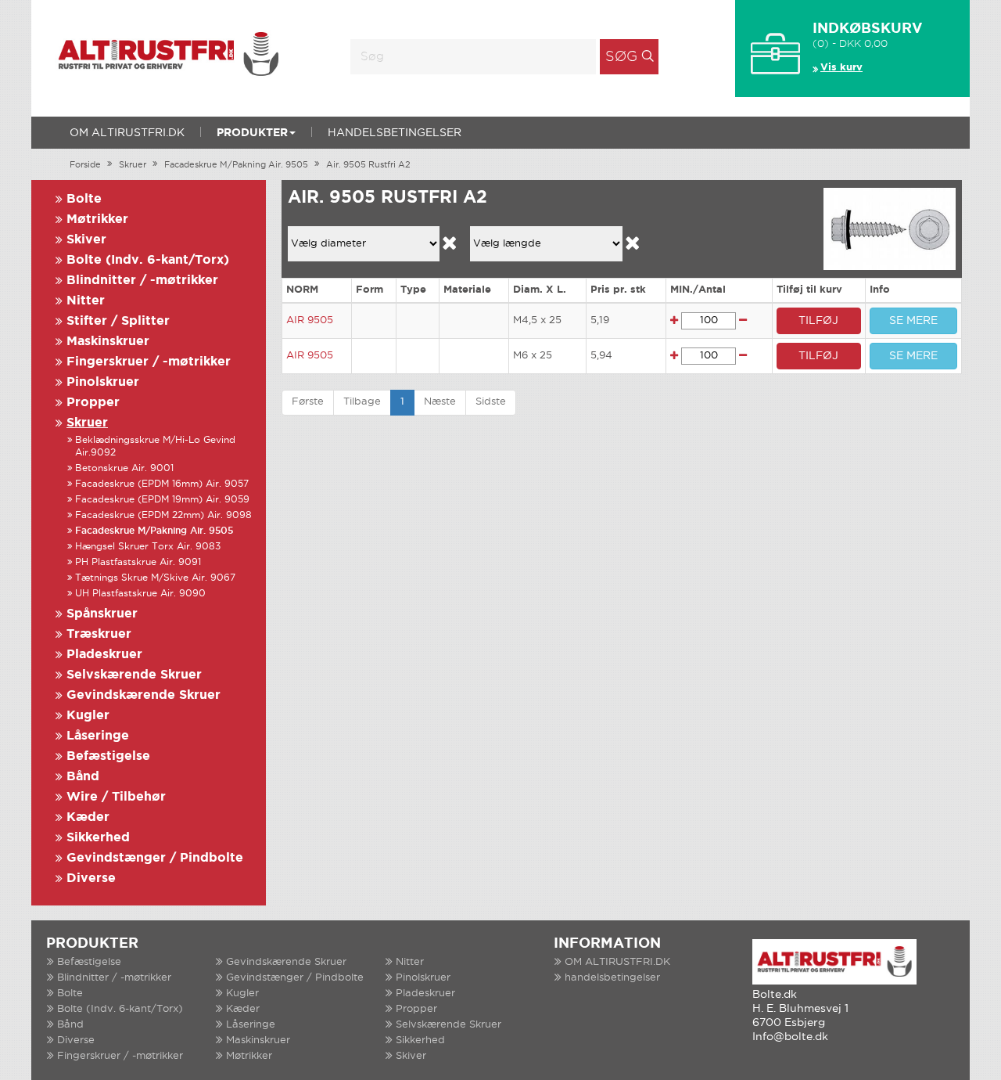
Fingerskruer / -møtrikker (148, 362)
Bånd (82, 777)
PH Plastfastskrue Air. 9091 (138, 562)
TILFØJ (818, 321)
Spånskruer (102, 614)
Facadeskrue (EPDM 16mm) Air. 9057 (162, 484)
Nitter (85, 301)
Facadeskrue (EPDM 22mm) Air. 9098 (163, 515)
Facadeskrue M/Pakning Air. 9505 (236, 165)
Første (308, 402)
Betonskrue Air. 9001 (124, 468)
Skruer (132, 165)
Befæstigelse (108, 756)
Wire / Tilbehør (116, 797)
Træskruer (98, 634)
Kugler (87, 716)
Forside (85, 165)
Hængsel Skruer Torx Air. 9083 (148, 546)
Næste (440, 402)
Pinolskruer (102, 382)
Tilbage (362, 402)
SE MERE (913, 321)
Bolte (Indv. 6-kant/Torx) (147, 260)
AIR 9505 (309, 320)
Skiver (86, 240)
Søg (621, 57)
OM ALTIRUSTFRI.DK (127, 133)
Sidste (490, 402)
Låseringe (97, 736)
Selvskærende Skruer (134, 675)
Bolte (84, 199)
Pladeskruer (104, 655)
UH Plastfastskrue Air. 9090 (140, 593)
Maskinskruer (107, 341)
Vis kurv (841, 67)
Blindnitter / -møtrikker (142, 280)
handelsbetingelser (394, 133)
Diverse (91, 878)
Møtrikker (97, 219)
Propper (93, 403)
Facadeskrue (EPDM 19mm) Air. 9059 (162, 499)
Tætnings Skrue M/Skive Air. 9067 (155, 578)
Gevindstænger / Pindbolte (154, 858)
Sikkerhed (98, 838)
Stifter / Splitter (118, 321)
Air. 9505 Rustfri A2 (368, 165)
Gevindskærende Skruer (143, 695)
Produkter (252, 133)
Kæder (87, 817)
